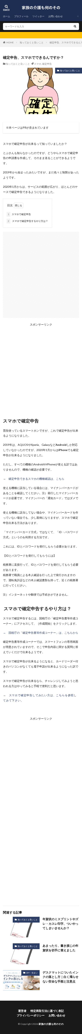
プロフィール (21, 16)
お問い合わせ (55, 16)
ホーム (6, 16)
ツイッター (38, 16)
